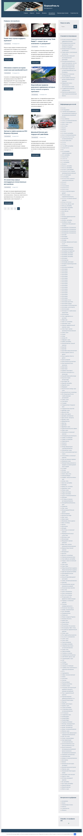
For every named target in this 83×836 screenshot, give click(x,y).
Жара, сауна (65, 430)
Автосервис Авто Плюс (67, 301)
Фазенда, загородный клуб (68, 723)
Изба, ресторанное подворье (69, 459)
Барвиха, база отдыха (67, 370)
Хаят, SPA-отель (66, 736)
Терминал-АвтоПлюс (67, 683)
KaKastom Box (65, 156)
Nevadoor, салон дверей (67, 169)
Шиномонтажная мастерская (69, 767)
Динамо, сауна (65, 419)
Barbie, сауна (65, 124)
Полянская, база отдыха (68, 607)
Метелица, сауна (66, 537)
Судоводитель (65, 673)
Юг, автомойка (65, 781)
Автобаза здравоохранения (68, 216)
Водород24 (64, 386)
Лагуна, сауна (65, 490)
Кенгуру (64, 470)
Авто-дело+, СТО (66, 209)
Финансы (44, 13)
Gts (63, 149)
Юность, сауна (65, 789)
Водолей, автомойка (67, 383)
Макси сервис (65, 519)
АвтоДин (64, 225)
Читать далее (8, 59)
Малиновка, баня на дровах (68, 520)
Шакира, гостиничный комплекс (69, 758)
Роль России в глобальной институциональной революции (68, 57)
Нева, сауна (65, 564)
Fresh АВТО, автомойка (67, 146)
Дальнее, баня (65, 412)
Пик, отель (64, 589)
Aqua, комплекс (65, 118)
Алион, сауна (65, 332)
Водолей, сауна (65, 385)
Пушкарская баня (66, 613)
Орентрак (64, 582)
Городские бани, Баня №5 (68, 408)
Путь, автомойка (66, 611)
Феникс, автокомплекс (67, 725)
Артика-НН (64, 338)
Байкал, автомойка (66, 341)
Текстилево (65, 678)
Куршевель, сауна (66, 488)
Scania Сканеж (65, 185)
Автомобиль (65, 245)
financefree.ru (51, 5)
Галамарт (64, 403)
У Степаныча (65, 712)
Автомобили (52, 13)
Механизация (65, 539)
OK (74, 834)
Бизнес (38, 13)
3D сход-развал (65, 109)
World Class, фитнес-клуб (68, 203)
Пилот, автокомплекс (67, 591)
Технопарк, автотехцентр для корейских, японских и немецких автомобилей (69, 689)
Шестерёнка (65, 760)
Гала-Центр (65, 401)
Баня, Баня (64, 367)
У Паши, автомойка (66, 707)
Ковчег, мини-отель (66, 473)
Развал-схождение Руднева (68, 616)
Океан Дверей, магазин (67, 573)
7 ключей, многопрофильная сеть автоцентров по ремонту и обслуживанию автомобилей (69, 113)
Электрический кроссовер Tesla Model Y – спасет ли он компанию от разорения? (43, 41)
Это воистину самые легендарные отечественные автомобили (15, 182)
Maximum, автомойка (67, 165)
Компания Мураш (66, 475)
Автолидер (64, 236)
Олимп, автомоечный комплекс (69, 580)
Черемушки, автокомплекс (68, 754)
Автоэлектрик (65, 314)
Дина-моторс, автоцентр (68, 417)
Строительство (74, 13)
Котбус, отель (65, 481)
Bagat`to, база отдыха (67, 122)
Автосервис (65, 269)
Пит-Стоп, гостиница (67, 595)
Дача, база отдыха (66, 414)
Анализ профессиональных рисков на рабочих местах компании (68, 79)
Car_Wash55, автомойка (67, 133)
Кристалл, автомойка (67, 482)
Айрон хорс (64, 319)
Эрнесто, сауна (65, 776)
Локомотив (64, 506)
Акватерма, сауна (66, 323)
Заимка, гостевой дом (67, 437)
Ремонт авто (65, 620)
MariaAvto (64, 164)
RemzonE (64, 182)
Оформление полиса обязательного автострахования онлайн (68, 84)
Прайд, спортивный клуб (68, 609)
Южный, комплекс (66, 785)
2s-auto (64, 107)
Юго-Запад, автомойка (67, 783)
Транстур (64, 702)
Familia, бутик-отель (66, 140)
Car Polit (64, 131)
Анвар (63, 336)
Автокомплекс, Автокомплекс (69, 227)
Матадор (64, 528)
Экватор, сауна (65, 769)
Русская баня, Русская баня (68, 626)
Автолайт (64, 234)
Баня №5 (64, 347)
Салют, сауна (65, 638)
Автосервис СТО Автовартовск (69, 305)
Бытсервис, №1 (65, 381)
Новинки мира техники (62, 13)
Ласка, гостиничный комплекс (69, 495)
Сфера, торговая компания (68, 674)
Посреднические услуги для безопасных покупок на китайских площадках (68, 45)
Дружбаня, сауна (66, 426)
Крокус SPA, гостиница (67, 486)
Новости (32, 13)
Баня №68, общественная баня (69, 350)
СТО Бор (64, 662)
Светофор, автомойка (67, 644)
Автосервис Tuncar (66, 299)
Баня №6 (64, 348)
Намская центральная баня (68, 557)
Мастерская (65, 526)
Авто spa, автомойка (67, 205)
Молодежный (65, 551)
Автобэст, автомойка (67, 220)
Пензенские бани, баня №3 (68, 587)
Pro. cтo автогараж (66, 175)
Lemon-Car (64, 158)
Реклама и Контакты (67, 618)
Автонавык (64, 258)
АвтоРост (64, 265)
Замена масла (65, 441)
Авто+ (63, 213)
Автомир (64, 240)
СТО (63, 660)
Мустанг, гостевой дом (67, 555)
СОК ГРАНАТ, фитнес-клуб (68, 656)
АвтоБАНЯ (64, 218)
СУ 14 (63, 671)
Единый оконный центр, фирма (69, 428)
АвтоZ (63, 214)
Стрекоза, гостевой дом (67, 665)
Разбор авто (65, 615)
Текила (63, 676)
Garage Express (65, 147)
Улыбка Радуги (65, 718)
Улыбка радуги (65, 716)
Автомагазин (65, 238)
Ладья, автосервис (66, 491)
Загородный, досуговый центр (69, 435)
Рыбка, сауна (65, 633)
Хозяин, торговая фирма (68, 738)
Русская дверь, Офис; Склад (69, 627)
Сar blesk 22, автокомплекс (68, 636)
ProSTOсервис (65, 176)
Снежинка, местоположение (69, 655)
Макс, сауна (65, 517)
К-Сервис (64, 468)
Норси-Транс (65, 566)
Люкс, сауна (65, 508)
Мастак (63, 524)
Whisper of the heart (66, 202)
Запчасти (64, 443)
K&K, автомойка (66, 155)
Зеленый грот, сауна (67, 450)
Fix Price (64, 142)
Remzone (64, 184)
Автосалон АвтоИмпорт (67, 267)
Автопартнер (65, 260)
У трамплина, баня (66, 714)
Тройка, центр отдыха (67, 703)
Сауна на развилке (66, 642)
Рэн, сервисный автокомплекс (69, 635)
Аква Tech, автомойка (67, 321)
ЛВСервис (64, 497)
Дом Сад (64, 423)
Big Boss (64, 127)
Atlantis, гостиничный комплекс (69, 120)
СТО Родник (65, 664)
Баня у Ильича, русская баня (69, 361)
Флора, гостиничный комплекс (69, 729)
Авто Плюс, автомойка (67, 207)
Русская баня (65, 624)
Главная (26, 13)
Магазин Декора (66, 513)
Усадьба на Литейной (67, 722)
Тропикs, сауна (65, 705)
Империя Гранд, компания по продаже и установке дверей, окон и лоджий (69, 464)
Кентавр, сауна (65, 472)
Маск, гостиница (66, 522)
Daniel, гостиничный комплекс (69, 135)
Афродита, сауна (66, 339)
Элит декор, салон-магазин (68, 774)
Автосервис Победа (67, 303)
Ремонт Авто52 (65, 622)
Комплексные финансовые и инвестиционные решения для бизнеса (69, 93)
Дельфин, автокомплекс (67, 415)
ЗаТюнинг (64, 444)
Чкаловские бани (66, 756)
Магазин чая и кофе (66, 515)
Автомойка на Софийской (68, 251)
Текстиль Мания (66, 682)
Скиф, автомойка (66, 651)
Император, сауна (66, 461)
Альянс (63, 334)
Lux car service (65, 160)
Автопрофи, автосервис (68, 261)
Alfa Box (64, 117)
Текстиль (64, 680)
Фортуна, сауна (65, 731)
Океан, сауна (65, 575)
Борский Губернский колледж (69, 376)
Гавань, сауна (65, 399)
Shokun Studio (65, 189)
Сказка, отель (65, 649)
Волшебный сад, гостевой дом (69, 392)
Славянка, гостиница (67, 653)
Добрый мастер (65, 421)
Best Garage (65, 126)
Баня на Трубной (66, 359)
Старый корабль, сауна (67, 658)
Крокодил (64, 484)
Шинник (64, 761)
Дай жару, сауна (66, 410)
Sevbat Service (65, 187)
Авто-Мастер (65, 211)
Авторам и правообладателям (69, 263)
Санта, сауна (65, 640)
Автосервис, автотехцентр (68, 307)
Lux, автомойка (65, 162)
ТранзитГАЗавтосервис (67, 700)
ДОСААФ (64, 424)
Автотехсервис (65, 309)
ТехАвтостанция (66, 685)
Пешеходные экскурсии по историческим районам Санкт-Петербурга (69, 70)
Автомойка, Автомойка (67, 252)
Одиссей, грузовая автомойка (69, 571)
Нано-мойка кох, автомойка (68, 559)
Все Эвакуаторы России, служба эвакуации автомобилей (68, 395)
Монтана (64, 553)
